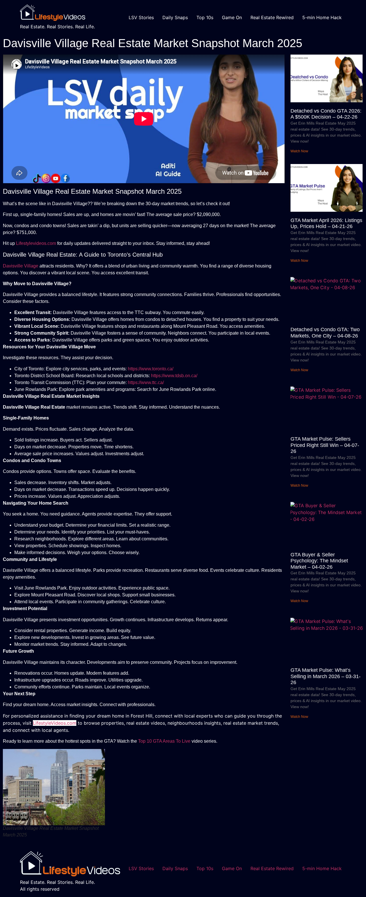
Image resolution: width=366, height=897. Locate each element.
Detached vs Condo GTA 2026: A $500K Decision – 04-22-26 (326, 114)
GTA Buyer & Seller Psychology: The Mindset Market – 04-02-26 (319, 561)
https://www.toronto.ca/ (150, 368)
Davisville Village (20, 265)
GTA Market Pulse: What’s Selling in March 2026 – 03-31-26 (326, 676)
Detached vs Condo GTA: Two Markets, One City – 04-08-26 (325, 333)
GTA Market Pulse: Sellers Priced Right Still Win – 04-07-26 (325, 445)
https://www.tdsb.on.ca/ (174, 375)
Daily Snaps (175, 17)
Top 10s (204, 17)
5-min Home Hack (322, 17)
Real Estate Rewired (272, 17)
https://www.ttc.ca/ (146, 382)
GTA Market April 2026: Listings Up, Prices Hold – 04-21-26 (326, 223)
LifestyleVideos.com (54, 723)
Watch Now (299, 151)
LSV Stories (141, 17)
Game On (232, 17)
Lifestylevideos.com (36, 243)
